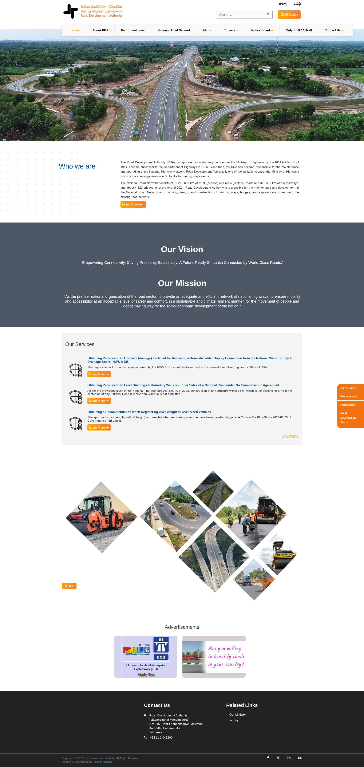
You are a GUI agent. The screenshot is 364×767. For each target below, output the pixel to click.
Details (69, 586)
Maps (207, 30)
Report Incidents (133, 30)
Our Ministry (237, 714)
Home (75, 30)
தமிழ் (297, 3)
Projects (230, 30)
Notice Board (260, 30)
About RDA (100, 30)
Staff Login (289, 14)
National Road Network (174, 30)
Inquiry (233, 720)
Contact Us (333, 30)
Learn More (130, 204)
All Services (290, 435)
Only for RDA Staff (299, 30)
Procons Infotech (102, 761)
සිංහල (283, 3)
